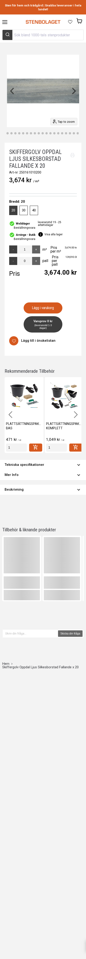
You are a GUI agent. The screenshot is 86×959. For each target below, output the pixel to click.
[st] (16, 448)
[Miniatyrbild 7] (27, 133)
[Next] (73, 91)
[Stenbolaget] (43, 22)
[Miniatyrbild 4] (15, 133)
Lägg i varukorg (43, 308)
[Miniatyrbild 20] (78, 133)
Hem (5, 664)
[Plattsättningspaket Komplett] (64, 396)
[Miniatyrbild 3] (11, 133)
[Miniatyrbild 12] (46, 133)
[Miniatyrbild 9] (35, 133)
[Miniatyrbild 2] (7, 133)
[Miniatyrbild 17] (66, 133)
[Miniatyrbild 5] (19, 133)
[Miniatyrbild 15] (58, 133)
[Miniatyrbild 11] (43, 133)
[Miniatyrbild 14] (54, 133)
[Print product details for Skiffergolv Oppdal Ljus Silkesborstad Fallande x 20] (72, 155)
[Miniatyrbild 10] (39, 133)
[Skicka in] (7, 35)
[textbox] (30, 634)
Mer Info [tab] (43, 475)
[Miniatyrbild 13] (50, 133)
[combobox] (43, 35)
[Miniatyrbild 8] (31, 133)
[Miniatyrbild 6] (23, 133)
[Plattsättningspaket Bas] (24, 396)
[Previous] (12, 91)
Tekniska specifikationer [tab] (43, 465)
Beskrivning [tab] (43, 489)
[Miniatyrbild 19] (74, 133)
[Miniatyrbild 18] (70, 133)
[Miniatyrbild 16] (62, 133)
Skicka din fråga (70, 633)
